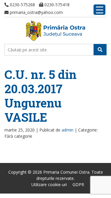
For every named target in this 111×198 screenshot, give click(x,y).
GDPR (78, 184)
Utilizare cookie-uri (49, 184)
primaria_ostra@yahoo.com (36, 12)
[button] (100, 49)
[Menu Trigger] (99, 9)
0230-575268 (22, 4)
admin (67, 130)
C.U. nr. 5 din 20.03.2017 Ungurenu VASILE (40, 95)
